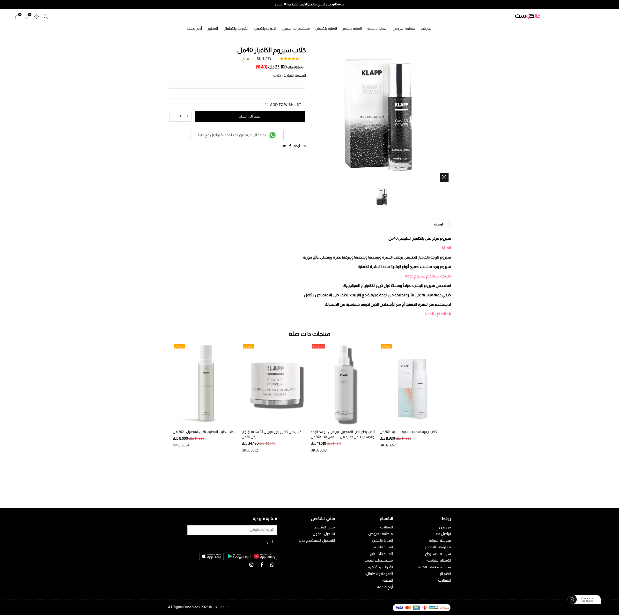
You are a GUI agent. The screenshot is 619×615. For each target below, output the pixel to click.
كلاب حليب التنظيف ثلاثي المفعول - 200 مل (203, 432)
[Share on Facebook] (290, 146)
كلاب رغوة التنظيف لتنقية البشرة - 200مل (408, 432)
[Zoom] (444, 177)
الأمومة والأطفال (235, 28)
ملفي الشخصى (323, 527)
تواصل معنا (442, 534)
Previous (166, 396)
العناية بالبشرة (377, 28)
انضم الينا (444, 573)
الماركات (426, 28)
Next (452, 396)
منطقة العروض (404, 28)
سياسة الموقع (440, 540)
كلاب (277, 75)
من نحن (445, 527)
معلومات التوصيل (437, 547)
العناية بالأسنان (326, 28)
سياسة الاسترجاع (438, 554)
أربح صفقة (194, 28)
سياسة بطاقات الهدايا (434, 567)
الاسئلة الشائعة (439, 560)
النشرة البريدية (265, 519)
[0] (26, 16)
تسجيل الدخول (324, 534)
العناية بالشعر (352, 28)
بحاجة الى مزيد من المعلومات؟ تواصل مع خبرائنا (231, 135)
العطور (212, 28)
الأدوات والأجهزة (265, 28)
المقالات (444, 580)
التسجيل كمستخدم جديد (317, 540)
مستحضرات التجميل (296, 28)
